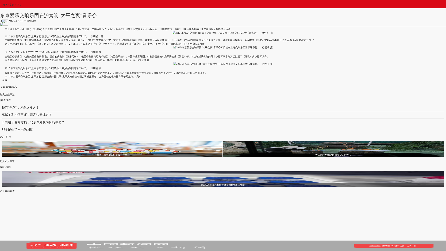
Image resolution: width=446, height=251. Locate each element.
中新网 (3, 4)
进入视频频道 (7, 191)
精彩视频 (5, 167)
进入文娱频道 (7, 94)
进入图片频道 (7, 161)
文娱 (12, 4)
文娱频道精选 (8, 87)
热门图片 (5, 137)
